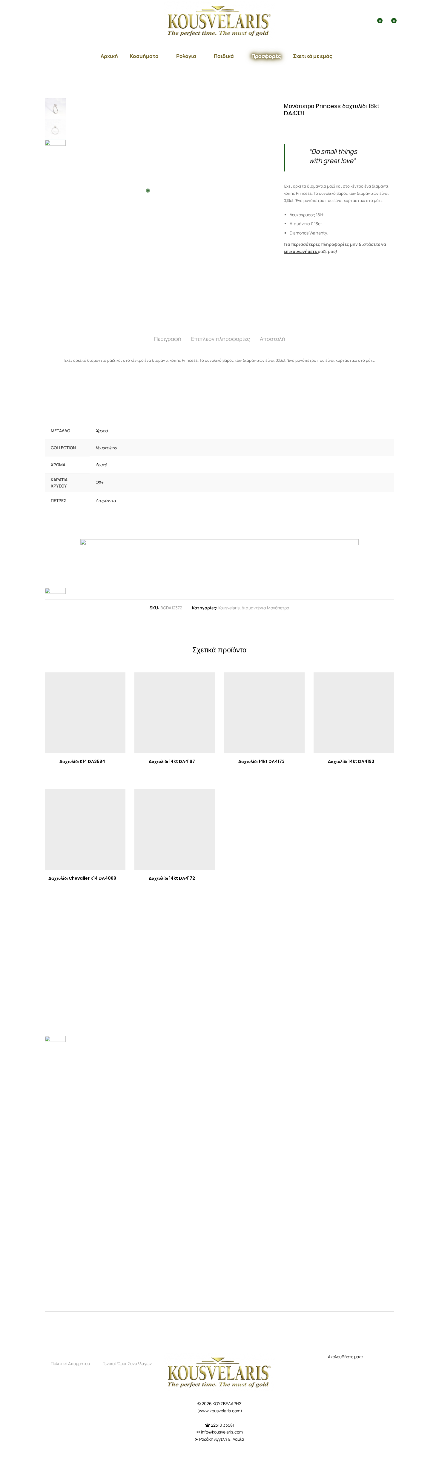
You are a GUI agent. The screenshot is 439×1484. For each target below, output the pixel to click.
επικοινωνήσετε (300, 251)
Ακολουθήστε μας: (346, 1356)
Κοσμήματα (144, 56)
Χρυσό (102, 430)
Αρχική (109, 56)
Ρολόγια (186, 56)
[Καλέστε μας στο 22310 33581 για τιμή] (309, 126)
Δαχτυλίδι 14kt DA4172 (172, 878)
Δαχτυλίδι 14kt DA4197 (172, 761)
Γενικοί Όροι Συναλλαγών (127, 1363)
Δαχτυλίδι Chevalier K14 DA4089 (82, 878)
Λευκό (101, 464)
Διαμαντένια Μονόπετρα (265, 608)
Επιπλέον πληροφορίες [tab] (220, 338)
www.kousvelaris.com (219, 1411)
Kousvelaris (106, 447)
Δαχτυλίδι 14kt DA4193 (351, 761)
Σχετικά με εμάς (312, 56)
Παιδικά (224, 56)
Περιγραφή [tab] (167, 338)
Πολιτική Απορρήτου (70, 1363)
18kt (99, 482)
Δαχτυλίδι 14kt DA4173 (261, 761)
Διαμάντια (106, 500)
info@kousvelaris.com (222, 1432)
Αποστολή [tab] (272, 338)
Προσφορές (266, 56)
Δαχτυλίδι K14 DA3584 (82, 761)
